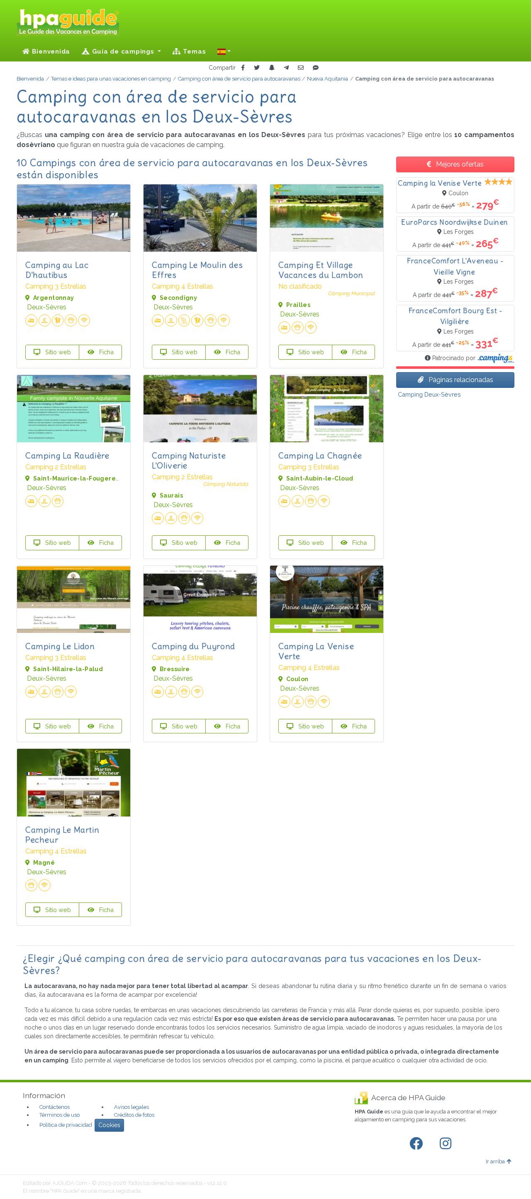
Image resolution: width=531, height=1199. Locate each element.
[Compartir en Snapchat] (271, 67)
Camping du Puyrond (193, 646)
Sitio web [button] (57, 352)
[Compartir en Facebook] (242, 67)
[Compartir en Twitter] (256, 67)
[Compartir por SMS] (315, 67)
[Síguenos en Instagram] (447, 1144)
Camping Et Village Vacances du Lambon (320, 270)
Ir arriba (495, 1161)
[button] (224, 51)
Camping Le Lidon (60, 646)
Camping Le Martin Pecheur (62, 834)
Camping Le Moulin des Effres (197, 270)
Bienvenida (50, 51)
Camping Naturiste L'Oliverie (189, 460)
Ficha (105, 352)
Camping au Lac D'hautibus (56, 270)
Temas (193, 51)
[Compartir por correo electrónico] (300, 67)
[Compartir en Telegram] (286, 67)
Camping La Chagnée (320, 455)
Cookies (109, 1125)
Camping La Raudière (67, 455)
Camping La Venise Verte (316, 651)
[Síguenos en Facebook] (417, 1143)
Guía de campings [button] (123, 51)
